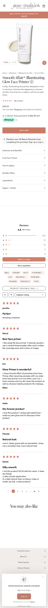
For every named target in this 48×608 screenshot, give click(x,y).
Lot (10, 277)
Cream (16, 273)
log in (40, 142)
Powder (35, 277)
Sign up (32, 142)
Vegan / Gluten (9, 188)
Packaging (22, 277)
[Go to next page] (39, 491)
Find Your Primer (9, 158)
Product (25, 281)
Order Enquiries (23, 562)
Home (4, 73)
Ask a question (24, 265)
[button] (24, 235)
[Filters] (11, 294)
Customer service (23, 551)
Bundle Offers (8, 173)
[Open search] (5, 294)
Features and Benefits (12, 150)
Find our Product (23, 568)
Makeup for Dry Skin (25, 73)
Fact (25, 273)
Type (36, 281)
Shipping (18, 109)
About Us (23, 556)
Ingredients (7, 180)
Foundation (38, 273)
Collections (12, 73)
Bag (7, 273)
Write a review (24, 259)
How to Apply (8, 165)
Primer (13, 281)
